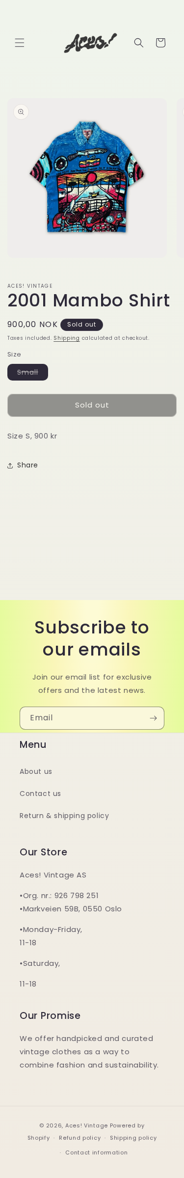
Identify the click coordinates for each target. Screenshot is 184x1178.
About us (36, 771)
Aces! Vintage (86, 1125)
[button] (19, 43)
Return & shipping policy (64, 816)
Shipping (66, 338)
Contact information (96, 1152)
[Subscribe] (153, 718)
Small (32, 374)
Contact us (40, 793)
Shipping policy (133, 1138)
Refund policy (80, 1138)
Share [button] (27, 465)
